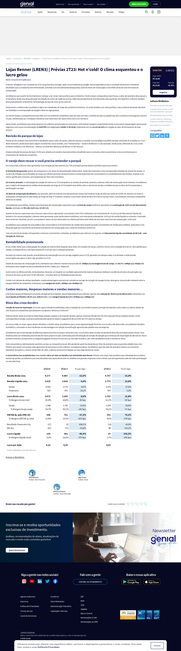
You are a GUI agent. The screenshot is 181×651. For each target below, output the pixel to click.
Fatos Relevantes (57, 601)
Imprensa (24, 601)
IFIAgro (121, 12)
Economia (86, 12)
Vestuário (17, 58)
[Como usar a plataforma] (159, 12)
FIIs (62, 12)
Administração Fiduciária (60, 606)
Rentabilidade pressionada (161, 115)
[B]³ (82, 596)
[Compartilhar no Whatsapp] (152, 135)
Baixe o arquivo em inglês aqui (18, 79)
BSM (82, 601)
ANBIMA (84, 609)
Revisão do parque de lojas (161, 105)
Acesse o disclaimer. (15, 457)
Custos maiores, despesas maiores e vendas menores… (162, 120)
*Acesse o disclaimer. (27, 632)
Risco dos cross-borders (160, 125)
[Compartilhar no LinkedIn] (162, 135)
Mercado (110, 12)
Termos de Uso (26, 611)
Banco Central (86, 613)
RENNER (27, 58)
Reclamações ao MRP (89, 622)
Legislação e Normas (58, 611)
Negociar (163, 92)
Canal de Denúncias (28, 616)
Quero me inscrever (17, 550)
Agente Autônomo (27, 596)
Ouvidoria (54, 596)
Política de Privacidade (29, 606)
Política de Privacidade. (49, 647)
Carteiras (73, 12)
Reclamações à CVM (89, 617)
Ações (40, 12)
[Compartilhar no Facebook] (167, 135)
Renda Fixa (52, 12)
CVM (82, 605)
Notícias (98, 12)
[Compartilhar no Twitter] (157, 135)
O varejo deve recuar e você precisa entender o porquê (161, 110)
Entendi (157, 645)
